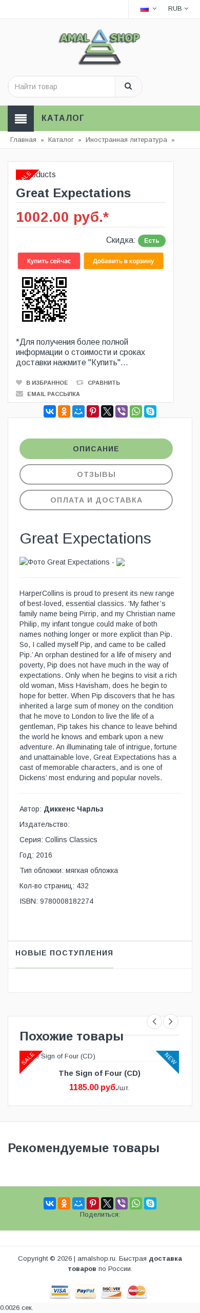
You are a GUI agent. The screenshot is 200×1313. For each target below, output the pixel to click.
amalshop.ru (96, 1258)
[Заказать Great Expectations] (91, 260)
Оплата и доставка (96, 500)
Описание (96, 449)
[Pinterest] (93, 411)
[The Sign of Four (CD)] (57, 1055)
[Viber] (121, 411)
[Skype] (150, 411)
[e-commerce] (100, 46)
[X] (107, 411)
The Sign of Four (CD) (99, 1073)
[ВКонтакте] (50, 411)
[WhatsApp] (136, 411)
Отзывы (96, 474)
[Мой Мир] (78, 411)
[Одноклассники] (64, 411)
